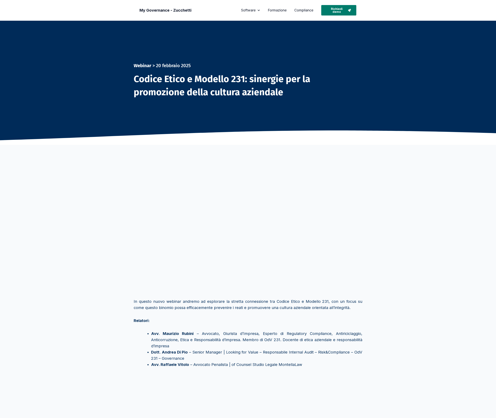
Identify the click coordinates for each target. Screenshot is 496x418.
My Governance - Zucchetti (165, 10)
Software (248, 10)
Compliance (303, 10)
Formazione (277, 10)
